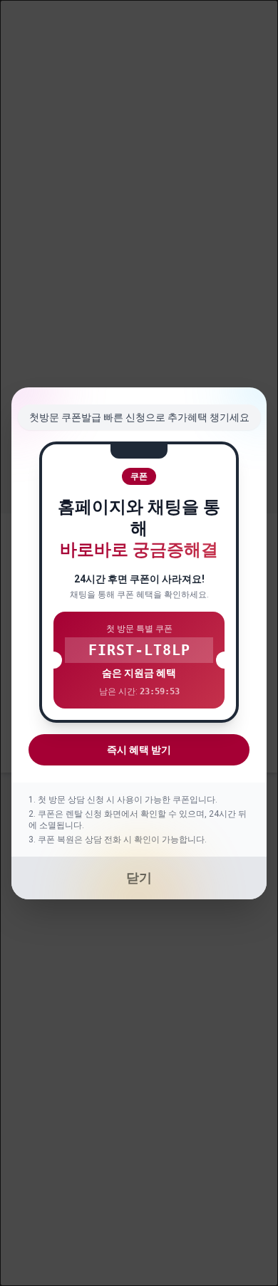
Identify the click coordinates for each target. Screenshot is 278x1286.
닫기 (139, 877)
